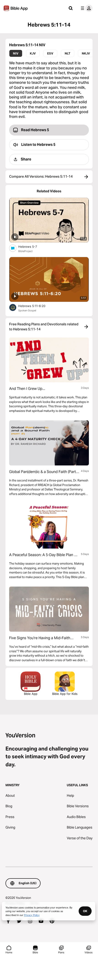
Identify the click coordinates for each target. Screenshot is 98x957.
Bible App (30, 694)
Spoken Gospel (27, 310)
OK (85, 911)
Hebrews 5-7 (31, 246)
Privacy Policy (32, 915)
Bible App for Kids (64, 694)
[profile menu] (85, 8)
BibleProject (25, 251)
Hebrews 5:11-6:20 (35, 306)
